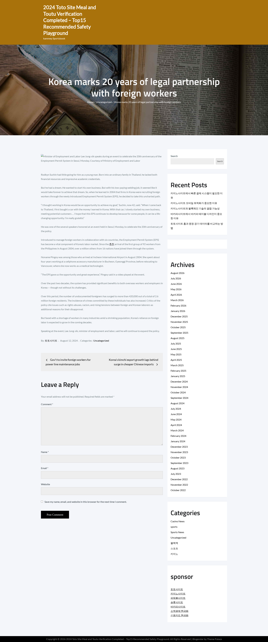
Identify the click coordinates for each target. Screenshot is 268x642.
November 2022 (179, 484)
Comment (47, 404)
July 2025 (176, 343)
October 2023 (178, 457)
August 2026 (177, 272)
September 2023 (179, 462)
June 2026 (176, 283)
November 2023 (179, 452)
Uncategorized (101, 340)
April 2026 (176, 294)
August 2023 (177, 468)
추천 (111, 244)
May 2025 (176, 354)
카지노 (174, 553)
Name (45, 451)
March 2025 (177, 365)
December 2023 (179, 446)
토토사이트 (51, 340)
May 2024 (176, 419)
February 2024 (178, 435)
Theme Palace (214, 639)
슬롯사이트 (177, 602)
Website (45, 484)
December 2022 (179, 479)
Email (44, 468)
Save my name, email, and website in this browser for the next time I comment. (86, 502)
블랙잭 (174, 542)
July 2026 (176, 278)
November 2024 (179, 386)
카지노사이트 (178, 593)
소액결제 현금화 (179, 610)
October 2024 (178, 392)
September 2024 (179, 397)
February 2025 (178, 370)
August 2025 (177, 338)
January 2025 (178, 376)
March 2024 (177, 430)
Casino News (178, 521)
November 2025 (179, 321)
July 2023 (176, 473)
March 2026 (177, 300)
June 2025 (176, 348)
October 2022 (178, 490)
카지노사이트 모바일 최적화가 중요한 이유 (194, 202)
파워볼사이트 (178, 597)
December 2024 (179, 381)
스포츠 (174, 548)
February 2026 (178, 305)
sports (174, 526)
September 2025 (179, 332)
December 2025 (179, 316)
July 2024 (176, 408)
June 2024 (176, 414)
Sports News (177, 532)
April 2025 (176, 359)
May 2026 (176, 289)
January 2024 (178, 441)
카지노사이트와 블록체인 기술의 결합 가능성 (195, 208)
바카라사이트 (178, 606)
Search (174, 155)
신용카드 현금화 (179, 615)
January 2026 (178, 310)
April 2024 (176, 424)
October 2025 (178, 327)
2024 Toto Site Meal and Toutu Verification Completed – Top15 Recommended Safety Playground (69, 20)
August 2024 (177, 403)
